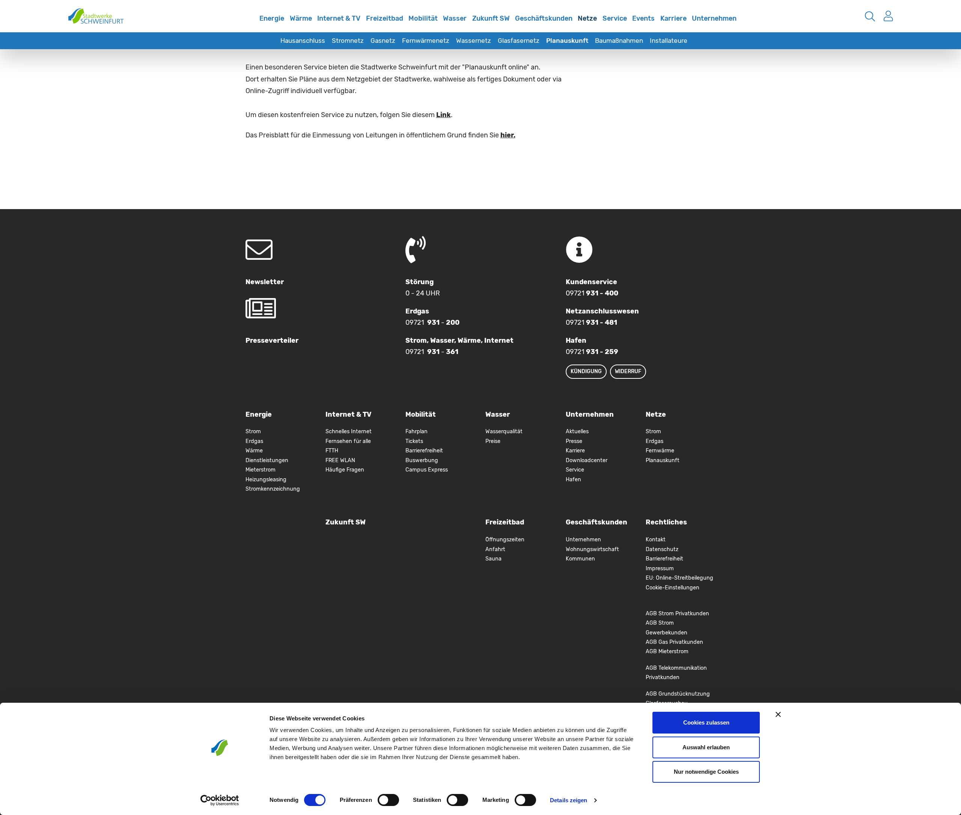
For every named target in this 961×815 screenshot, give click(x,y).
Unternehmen (714, 18)
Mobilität (423, 18)
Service (615, 18)
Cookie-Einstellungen (672, 588)
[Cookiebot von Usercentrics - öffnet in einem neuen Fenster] (220, 800)
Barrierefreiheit (424, 450)
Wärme (301, 18)
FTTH (331, 450)
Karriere (673, 18)
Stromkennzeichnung (273, 489)
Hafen (573, 479)
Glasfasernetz (518, 40)
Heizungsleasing (266, 479)
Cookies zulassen (706, 722)
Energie (271, 18)
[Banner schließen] (778, 714)
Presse (574, 441)
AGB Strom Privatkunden (677, 613)
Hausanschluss (302, 40)
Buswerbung (421, 460)
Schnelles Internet (248, 23)
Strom (253, 431)
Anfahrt (495, 549)
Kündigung (586, 371)
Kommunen (580, 559)
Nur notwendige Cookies (706, 771)
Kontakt (656, 539)
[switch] (388, 800)
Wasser (455, 18)
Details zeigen (568, 800)
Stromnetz (348, 40)
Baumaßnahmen (619, 40)
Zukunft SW (491, 18)
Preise (492, 441)
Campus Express (426, 470)
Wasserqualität (504, 431)
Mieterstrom (261, 470)
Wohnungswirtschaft (592, 549)
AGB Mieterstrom (667, 651)
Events (643, 18)
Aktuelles (577, 431)
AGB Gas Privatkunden (674, 642)
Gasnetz (383, 40)
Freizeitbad (384, 18)
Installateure (668, 40)
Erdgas (254, 441)
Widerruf (628, 371)
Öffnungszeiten (504, 539)
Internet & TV (338, 18)
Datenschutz (662, 549)
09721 (592, 293)
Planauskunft (567, 40)
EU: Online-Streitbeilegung (679, 578)
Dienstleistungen (267, 460)
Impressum (660, 568)
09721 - (432, 322)
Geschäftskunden (543, 18)
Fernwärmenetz (425, 40)
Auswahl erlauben (706, 747)
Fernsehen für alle (348, 441)
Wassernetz (473, 40)
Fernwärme (660, 450)
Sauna (493, 559)
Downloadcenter (586, 460)
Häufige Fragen (344, 470)
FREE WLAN (340, 460)
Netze (587, 18)
